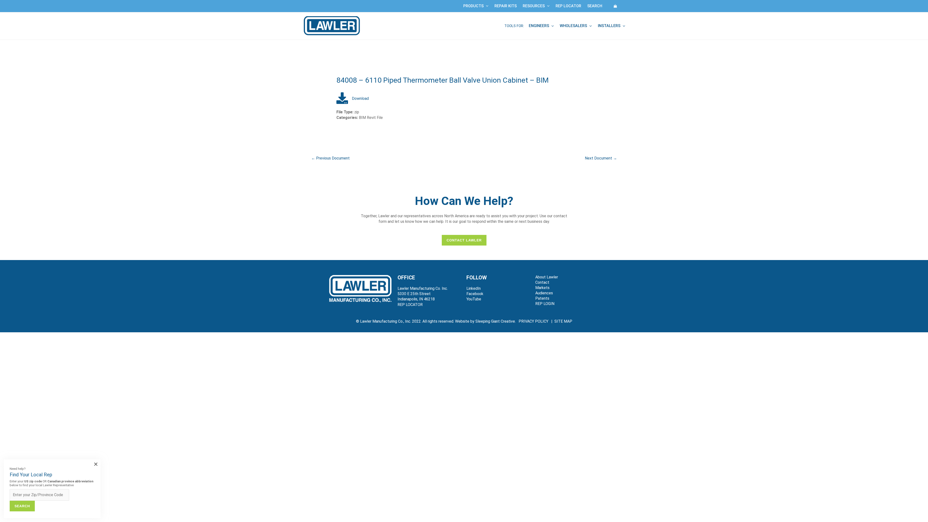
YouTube (473, 299)
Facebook (474, 293)
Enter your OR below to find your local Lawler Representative (51, 483)
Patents (542, 298)
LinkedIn (473, 288)
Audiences (544, 293)
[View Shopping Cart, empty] (615, 6)
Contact (542, 282)
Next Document (601, 158)
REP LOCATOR (410, 304)
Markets (542, 287)
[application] (486, 6)
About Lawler (546, 277)
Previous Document (330, 158)
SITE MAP (563, 321)
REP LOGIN (544, 303)
